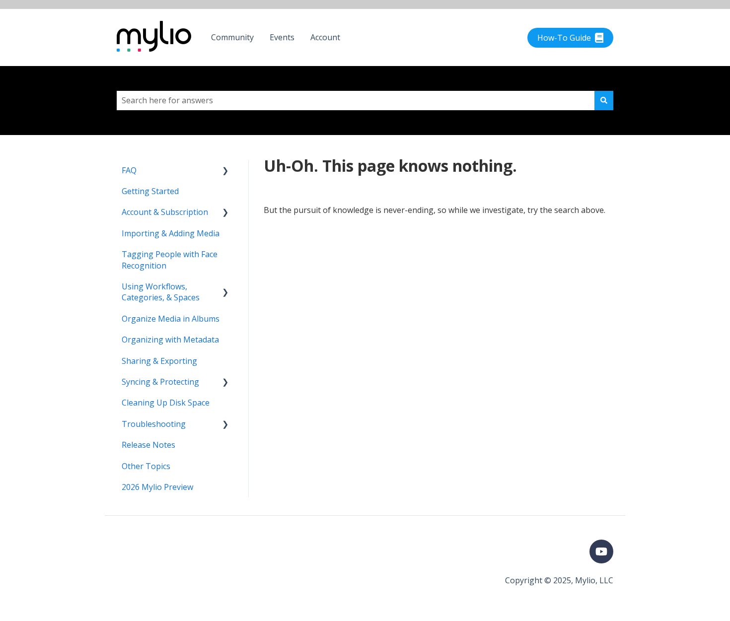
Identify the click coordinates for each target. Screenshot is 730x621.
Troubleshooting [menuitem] (154, 423)
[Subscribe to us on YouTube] (601, 551)
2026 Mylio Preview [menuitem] (157, 487)
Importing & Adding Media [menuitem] (170, 233)
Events (282, 37)
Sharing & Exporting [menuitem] (159, 360)
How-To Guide (564, 37)
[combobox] (355, 100)
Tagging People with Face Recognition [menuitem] (170, 260)
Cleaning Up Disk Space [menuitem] (166, 402)
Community (232, 37)
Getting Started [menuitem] (150, 191)
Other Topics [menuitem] (146, 466)
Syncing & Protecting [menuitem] (160, 381)
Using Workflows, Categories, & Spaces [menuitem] (161, 292)
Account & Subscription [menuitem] (165, 212)
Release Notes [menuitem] (148, 444)
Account (325, 37)
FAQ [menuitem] (129, 170)
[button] (225, 171)
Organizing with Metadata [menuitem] (170, 339)
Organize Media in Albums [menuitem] (170, 318)
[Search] (603, 100)
